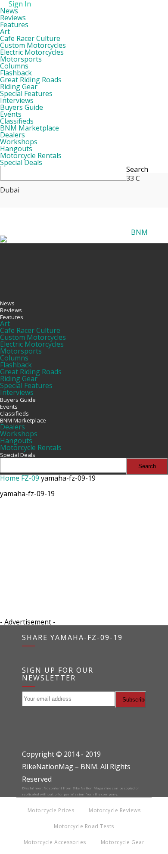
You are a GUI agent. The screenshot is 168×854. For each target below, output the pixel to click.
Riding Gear (18, 86)
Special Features (26, 93)
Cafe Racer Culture (30, 38)
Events (11, 114)
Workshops (18, 141)
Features (14, 24)
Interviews (17, 100)
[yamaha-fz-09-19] (21, 542)
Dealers (12, 135)
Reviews (13, 17)
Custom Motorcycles (33, 45)
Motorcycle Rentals (31, 155)
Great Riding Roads (31, 79)
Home (9, 478)
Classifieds (17, 121)
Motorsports (21, 59)
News (9, 11)
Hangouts (16, 148)
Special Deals (21, 162)
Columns (14, 66)
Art (5, 31)
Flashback (16, 73)
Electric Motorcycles (32, 52)
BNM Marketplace (29, 128)
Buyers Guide (21, 107)
